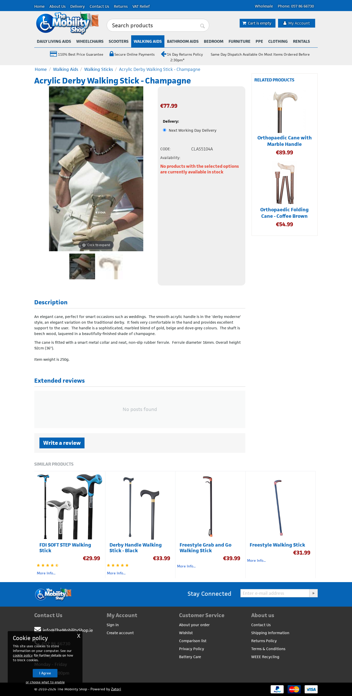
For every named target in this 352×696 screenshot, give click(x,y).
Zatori (116, 689)
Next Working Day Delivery (192, 130)
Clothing (278, 41)
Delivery (77, 6)
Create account (120, 632)
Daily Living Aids (54, 41)
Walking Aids (148, 41)
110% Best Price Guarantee (80, 54)
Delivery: (171, 121)
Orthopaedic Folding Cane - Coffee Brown (284, 212)
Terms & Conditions (268, 648)
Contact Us (99, 6)
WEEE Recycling (265, 656)
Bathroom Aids (183, 41)
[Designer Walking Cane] (110, 266)
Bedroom (213, 41)
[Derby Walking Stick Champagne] (82, 266)
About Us (57, 6)
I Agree (45, 673)
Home (39, 6)
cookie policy (23, 655)
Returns (121, 6)
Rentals (301, 41)
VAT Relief (141, 6)
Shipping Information (270, 632)
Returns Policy (264, 640)
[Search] (202, 25)
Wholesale (264, 6)
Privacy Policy (191, 648)
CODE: (165, 148)
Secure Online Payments (134, 54)
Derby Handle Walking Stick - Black (136, 548)
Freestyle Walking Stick (277, 545)
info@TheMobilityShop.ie (68, 630)
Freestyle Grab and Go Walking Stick (205, 548)
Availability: (170, 157)
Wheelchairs (90, 41)
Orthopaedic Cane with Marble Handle (284, 141)
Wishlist (186, 632)
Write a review (62, 442)
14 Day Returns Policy (185, 54)
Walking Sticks (98, 69)
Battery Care (190, 656)
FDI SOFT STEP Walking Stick (65, 548)
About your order (194, 624)
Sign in (113, 624)
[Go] (313, 593)
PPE (259, 41)
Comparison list (192, 640)
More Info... (46, 573)
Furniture (239, 41)
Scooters (119, 41)
